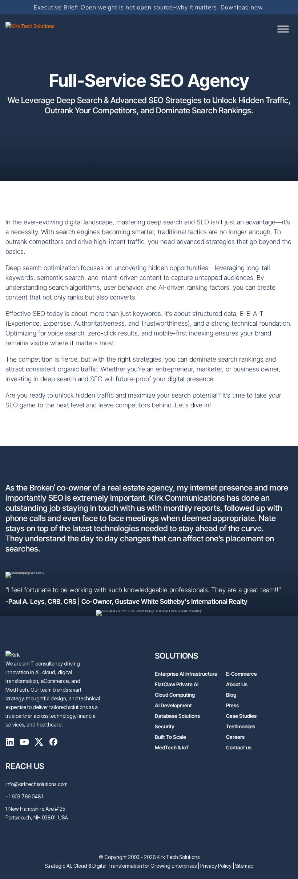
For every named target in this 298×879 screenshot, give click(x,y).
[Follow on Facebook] (53, 743)
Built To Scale (170, 737)
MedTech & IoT (172, 747)
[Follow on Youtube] (24, 743)
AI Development (173, 705)
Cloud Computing (175, 695)
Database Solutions (177, 716)
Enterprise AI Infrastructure (186, 674)
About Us (236, 684)
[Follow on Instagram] (68, 743)
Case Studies (241, 716)
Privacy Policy (215, 866)
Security (164, 726)
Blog (231, 695)
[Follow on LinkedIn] (9, 743)
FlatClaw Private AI (176, 684)
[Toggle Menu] (283, 28)
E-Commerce (241, 674)
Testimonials (240, 726)
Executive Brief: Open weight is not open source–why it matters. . (149, 7)
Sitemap (244, 866)
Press (232, 705)
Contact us (238, 747)
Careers (235, 737)
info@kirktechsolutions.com (36, 784)
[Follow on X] (39, 743)
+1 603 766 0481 (24, 796)
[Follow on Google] (82, 743)
